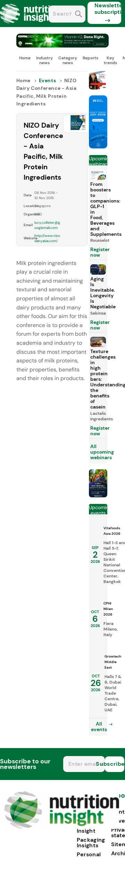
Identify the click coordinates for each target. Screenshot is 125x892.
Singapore (42, 206)
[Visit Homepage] (30, 25)
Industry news (44, 60)
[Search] (78, 15)
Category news (67, 60)
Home (25, 57)
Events (47, 80)
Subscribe (114, 764)
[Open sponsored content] (62, 45)
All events (99, 726)
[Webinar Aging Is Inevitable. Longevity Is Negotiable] (98, 495)
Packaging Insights (91, 843)
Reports (90, 57)
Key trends (110, 60)
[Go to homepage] (61, 827)
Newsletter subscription (107, 8)
